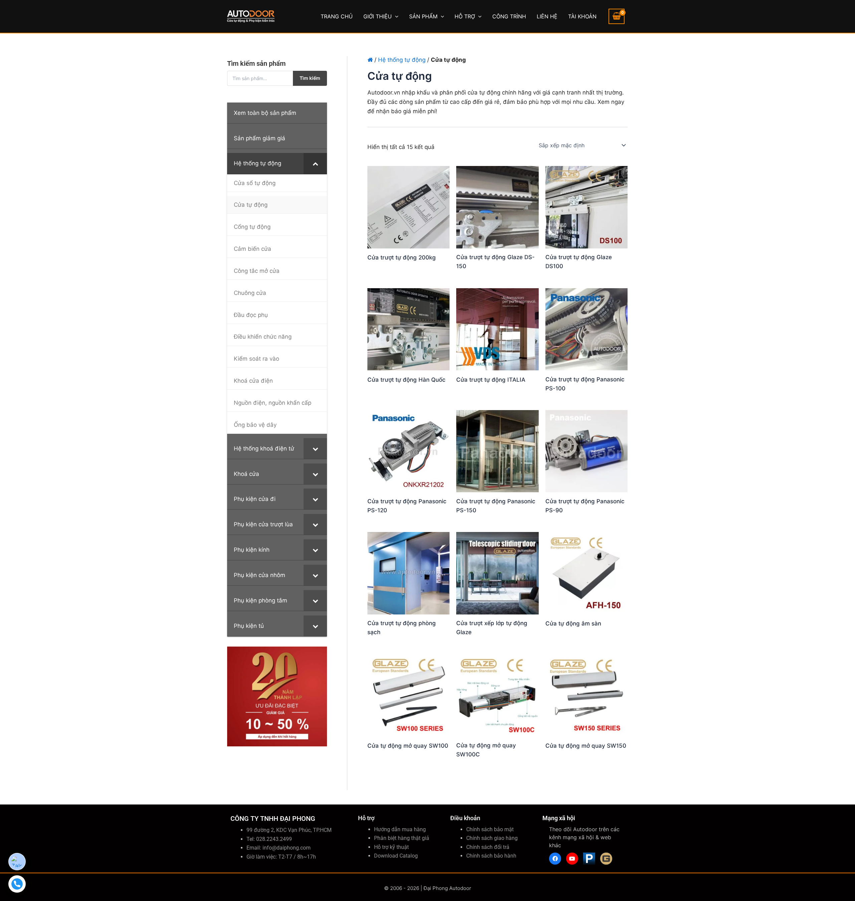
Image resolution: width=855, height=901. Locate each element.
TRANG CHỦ (337, 16)
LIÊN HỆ (547, 16)
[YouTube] (572, 859)
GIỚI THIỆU (377, 16)
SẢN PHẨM (423, 16)
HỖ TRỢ (465, 16)
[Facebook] (555, 859)
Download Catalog (396, 856)
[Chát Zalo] (17, 861)
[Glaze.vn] (606, 859)
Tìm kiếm (310, 78)
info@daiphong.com (287, 848)
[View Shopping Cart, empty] (617, 16)
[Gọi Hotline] (17, 884)
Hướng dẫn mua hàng (400, 829)
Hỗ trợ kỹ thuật (391, 847)
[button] (395, 16)
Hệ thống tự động (401, 59)
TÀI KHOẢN (582, 16)
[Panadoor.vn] (589, 859)
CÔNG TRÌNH (509, 16)
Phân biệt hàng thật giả (401, 838)
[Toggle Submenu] (315, 163)
